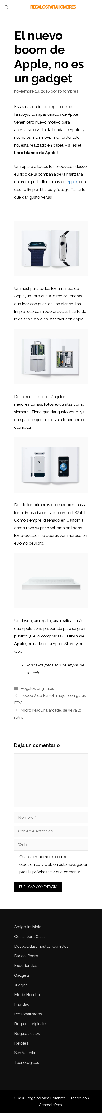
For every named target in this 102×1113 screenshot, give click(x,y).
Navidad (21, 1004)
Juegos (21, 985)
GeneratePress (51, 1105)
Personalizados (28, 1014)
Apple (71, 181)
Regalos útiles (27, 1033)
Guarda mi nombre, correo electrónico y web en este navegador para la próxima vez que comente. (53, 864)
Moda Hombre (28, 994)
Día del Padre (26, 955)
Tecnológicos (26, 1062)
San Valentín (25, 1052)
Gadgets (22, 975)
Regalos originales (37, 688)
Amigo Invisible (28, 926)
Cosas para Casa (29, 936)
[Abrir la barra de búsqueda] (6, 7)
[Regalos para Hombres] (53, 7)
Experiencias (25, 965)
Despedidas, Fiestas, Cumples (41, 946)
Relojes (21, 1043)
